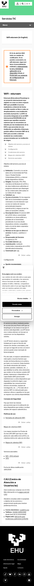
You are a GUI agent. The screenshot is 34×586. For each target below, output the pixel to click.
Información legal (8, 564)
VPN (7, 458)
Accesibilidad (21, 559)
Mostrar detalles (22, 298)
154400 (15, 512)
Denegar (17, 316)
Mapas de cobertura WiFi (13, 442)
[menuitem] (28, 4)
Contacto (20, 568)
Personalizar (16, 310)
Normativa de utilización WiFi (15, 418)
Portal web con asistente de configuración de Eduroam (18, 78)
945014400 (22, 512)
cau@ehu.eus (24, 510)
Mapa (19, 564)
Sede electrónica (8, 559)
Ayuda (5, 568)
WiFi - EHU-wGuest (12, 456)
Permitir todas (17, 304)
